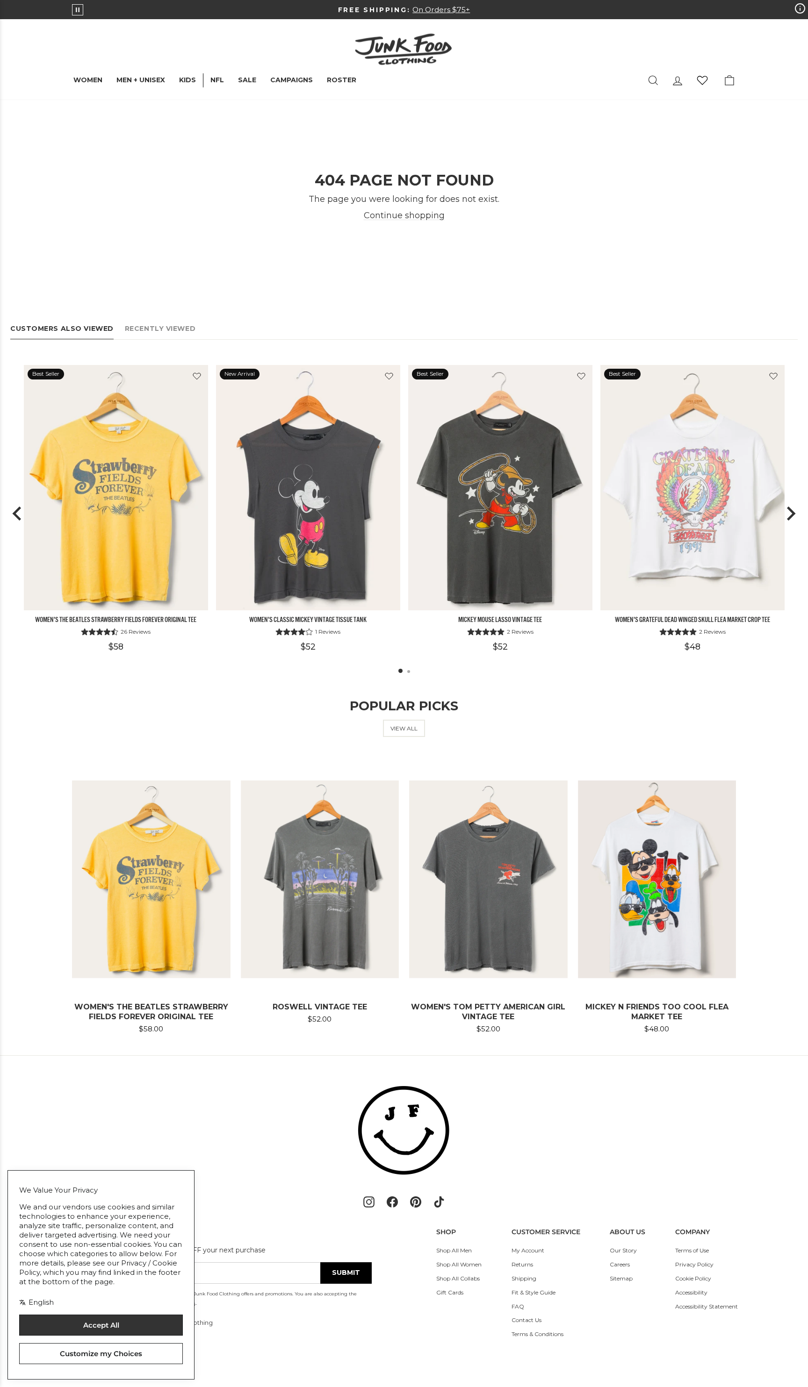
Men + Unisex (140, 80)
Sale (247, 80)
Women (87, 80)
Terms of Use (692, 1250)
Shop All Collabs (458, 1278)
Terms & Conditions (537, 1333)
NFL (217, 80)
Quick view (116, 599)
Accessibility (691, 1292)
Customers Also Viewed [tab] (62, 328)
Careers (620, 1264)
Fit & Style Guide (534, 1292)
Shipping (524, 1278)
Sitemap (621, 1278)
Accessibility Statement (706, 1306)
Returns (522, 1264)
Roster (341, 80)
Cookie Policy (693, 1278)
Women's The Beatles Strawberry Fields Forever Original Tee (115, 619)
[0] (702, 80)
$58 (115, 647)
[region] (404, 514)
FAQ (518, 1306)
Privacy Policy (694, 1264)
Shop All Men (454, 1250)
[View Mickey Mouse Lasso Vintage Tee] (500, 487)
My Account (528, 1250)
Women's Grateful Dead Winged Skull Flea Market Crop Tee (692, 619)
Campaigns (291, 80)
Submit (346, 1272)
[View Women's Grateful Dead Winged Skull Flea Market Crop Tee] (692, 487)
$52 (308, 647)
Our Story (623, 1250)
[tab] (400, 671)
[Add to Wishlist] (197, 376)
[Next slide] (790, 513)
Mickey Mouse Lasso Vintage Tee (500, 619)
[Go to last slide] (17, 513)
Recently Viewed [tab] (160, 328)
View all (404, 728)
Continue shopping (404, 215)
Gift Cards (449, 1292)
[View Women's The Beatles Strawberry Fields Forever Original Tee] (116, 487)
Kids (187, 80)
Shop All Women (459, 1264)
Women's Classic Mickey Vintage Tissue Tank (308, 619)
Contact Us (526, 1319)
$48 (692, 647)
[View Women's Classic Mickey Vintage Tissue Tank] (308, 487)
